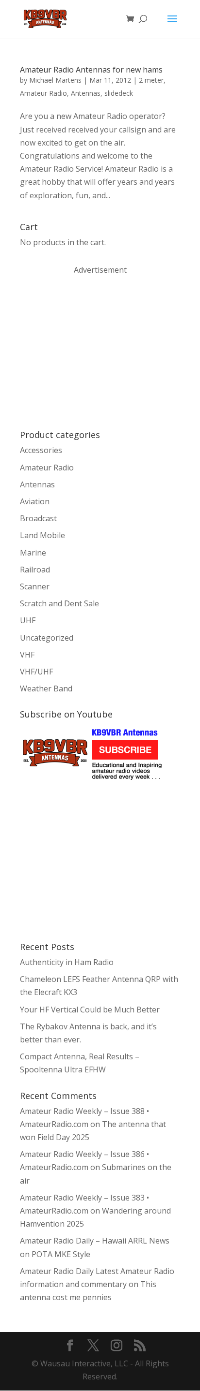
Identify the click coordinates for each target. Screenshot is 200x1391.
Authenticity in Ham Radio (67, 962)
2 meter (151, 80)
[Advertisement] (93, 351)
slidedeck (118, 93)
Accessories (41, 450)
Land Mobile (42, 535)
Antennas (85, 93)
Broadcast (38, 518)
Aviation (35, 501)
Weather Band (46, 688)
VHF (27, 654)
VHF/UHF (36, 671)
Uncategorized (46, 637)
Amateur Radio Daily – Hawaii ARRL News (94, 1240)
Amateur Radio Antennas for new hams (91, 69)
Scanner (35, 586)
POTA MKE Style (61, 1254)
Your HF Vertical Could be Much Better (90, 1009)
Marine (33, 552)
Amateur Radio (43, 93)
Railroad (35, 569)
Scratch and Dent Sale (59, 603)
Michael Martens (55, 80)
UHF (27, 620)
